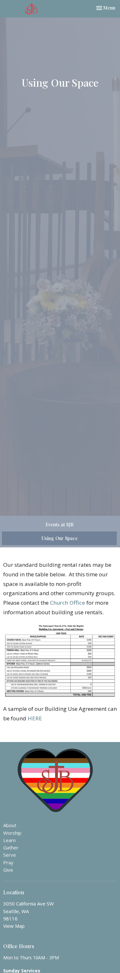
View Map (14, 926)
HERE (35, 718)
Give (8, 870)
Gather (11, 847)
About (9, 825)
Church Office (67, 602)
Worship (12, 833)
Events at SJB (59, 524)
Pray (8, 862)
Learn (9, 840)
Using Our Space (59, 538)
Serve (9, 855)
